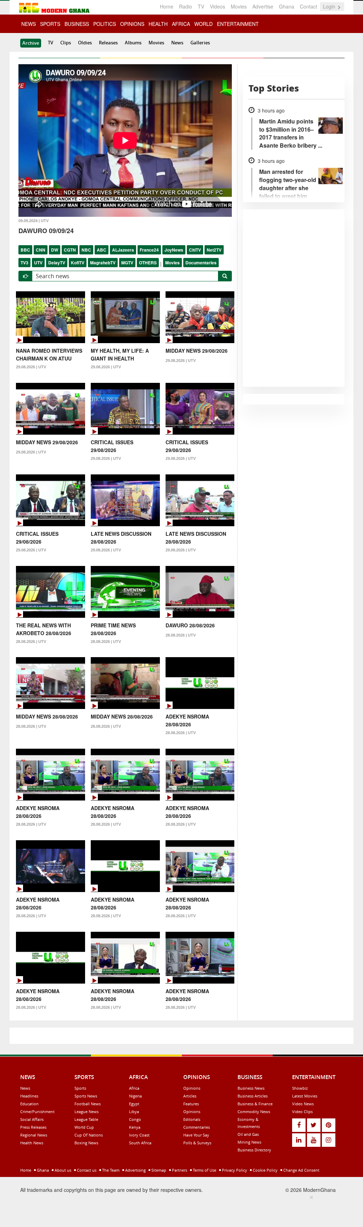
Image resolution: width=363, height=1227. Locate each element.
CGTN (70, 250)
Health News (31, 1142)
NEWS (28, 23)
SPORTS (50, 23)
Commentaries (196, 1127)
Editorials (191, 1119)
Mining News (249, 1142)
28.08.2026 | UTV (31, 641)
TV (201, 6)
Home (166, 6)
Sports (80, 1088)
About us (62, 1170)
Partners (179, 1170)
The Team (110, 1170)
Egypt (134, 1103)
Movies (239, 6)
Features (191, 1103)
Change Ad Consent (300, 1170)
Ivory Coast (139, 1135)
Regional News (33, 1135)
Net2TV (214, 250)
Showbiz (300, 1088)
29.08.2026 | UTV (31, 367)
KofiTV (77, 262)
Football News (87, 1103)
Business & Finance (255, 1103)
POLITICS (104, 23)
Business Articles (253, 1096)
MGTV (127, 262)
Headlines (29, 1096)
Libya (134, 1111)
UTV (38, 262)
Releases (108, 42)
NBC (86, 250)
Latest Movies (304, 1096)
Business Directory (254, 1149)
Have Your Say (196, 1135)
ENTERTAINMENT (238, 23)
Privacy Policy (234, 1170)
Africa (134, 1088)
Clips (65, 42)
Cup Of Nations (88, 1135)
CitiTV (195, 250)
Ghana (286, 6)
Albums (133, 42)
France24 (149, 250)
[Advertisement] (179, 1210)
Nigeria (135, 1096)
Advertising (135, 1170)
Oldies (85, 42)
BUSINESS (77, 23)
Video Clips (302, 1111)
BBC (25, 250)
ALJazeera (123, 250)
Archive (30, 43)
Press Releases (33, 1127)
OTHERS (148, 262)
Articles (189, 1096)
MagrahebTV (103, 262)
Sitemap (158, 1170)
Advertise (262, 6)
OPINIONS (132, 23)
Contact (308, 6)
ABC (101, 250)
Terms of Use (204, 1170)
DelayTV (56, 262)
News (177, 42)
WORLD (203, 23)
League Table (86, 1119)
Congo (135, 1119)
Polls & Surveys (197, 1142)
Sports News (85, 1096)
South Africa (140, 1142)
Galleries (200, 42)
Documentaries (201, 262)
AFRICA (181, 23)
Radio (185, 6)
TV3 (24, 262)
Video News (303, 1103)
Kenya (134, 1127)
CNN (40, 250)
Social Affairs (32, 1119)
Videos (217, 6)
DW (54, 250)
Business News (251, 1088)
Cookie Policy (265, 1170)
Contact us (86, 1170)
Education (29, 1103)
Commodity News (254, 1111)
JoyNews (173, 250)
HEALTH (158, 23)
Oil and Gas (248, 1134)
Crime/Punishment (37, 1111)
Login (330, 6)
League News (86, 1111)
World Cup (84, 1127)
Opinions (191, 1088)
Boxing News (86, 1142)
